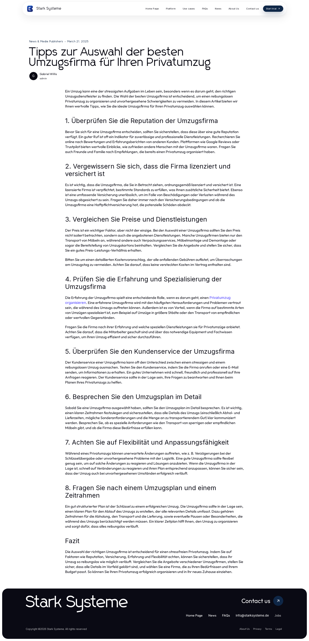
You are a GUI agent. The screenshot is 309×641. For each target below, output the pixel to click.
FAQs (226, 615)
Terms (268, 628)
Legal (279, 628)
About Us (244, 628)
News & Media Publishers (46, 41)
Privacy (257, 628)
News (212, 615)
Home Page (194, 615)
